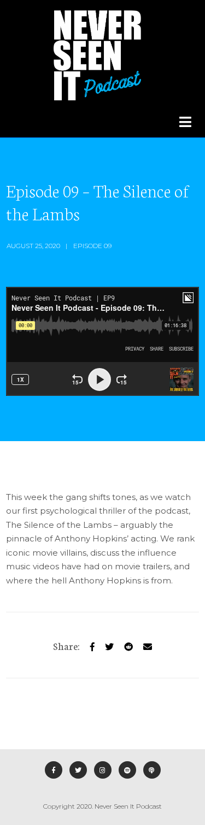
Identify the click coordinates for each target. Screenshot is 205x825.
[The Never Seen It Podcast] (97, 53)
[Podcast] (152, 770)
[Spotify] (127, 770)
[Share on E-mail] (147, 645)
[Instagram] (103, 770)
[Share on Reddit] (128, 645)
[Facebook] (53, 770)
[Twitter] (109, 645)
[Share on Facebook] (92, 645)
